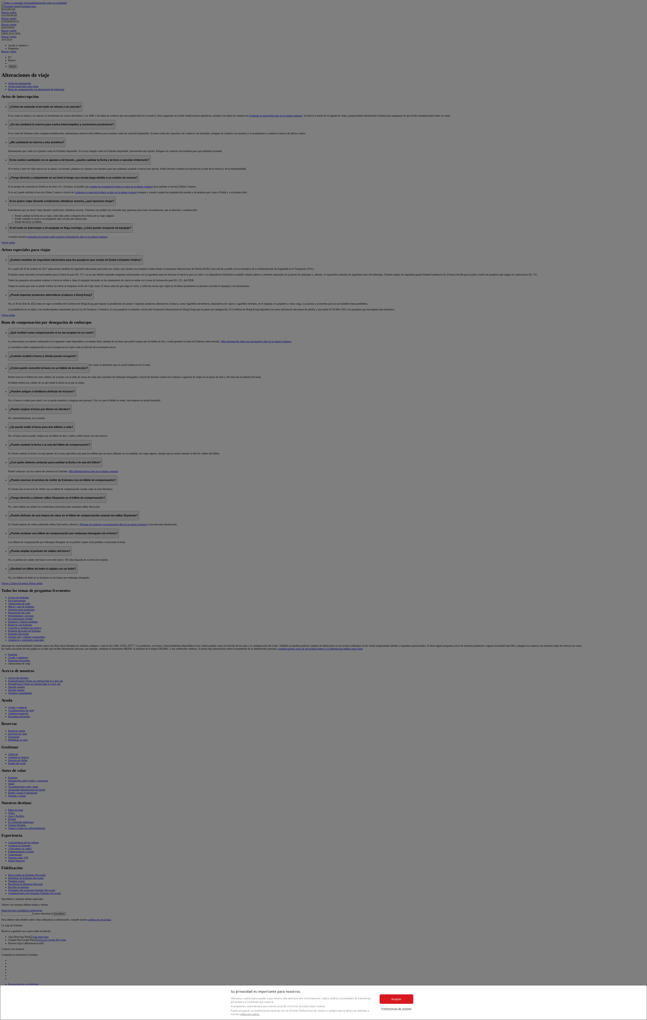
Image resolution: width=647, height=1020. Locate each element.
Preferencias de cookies (396, 1009)
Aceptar (396, 999)
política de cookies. (250, 1014)
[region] (323, 1002)
